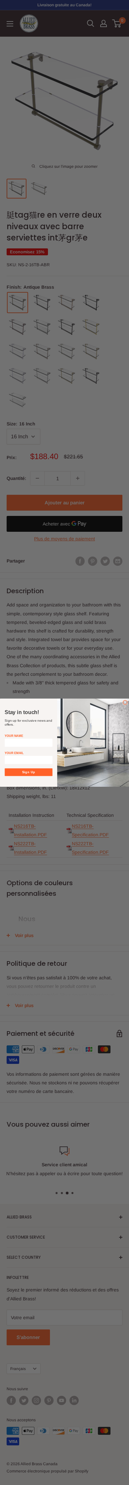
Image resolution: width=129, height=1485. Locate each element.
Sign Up (28, 772)
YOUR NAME (14, 735)
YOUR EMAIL (14, 752)
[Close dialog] (125, 702)
